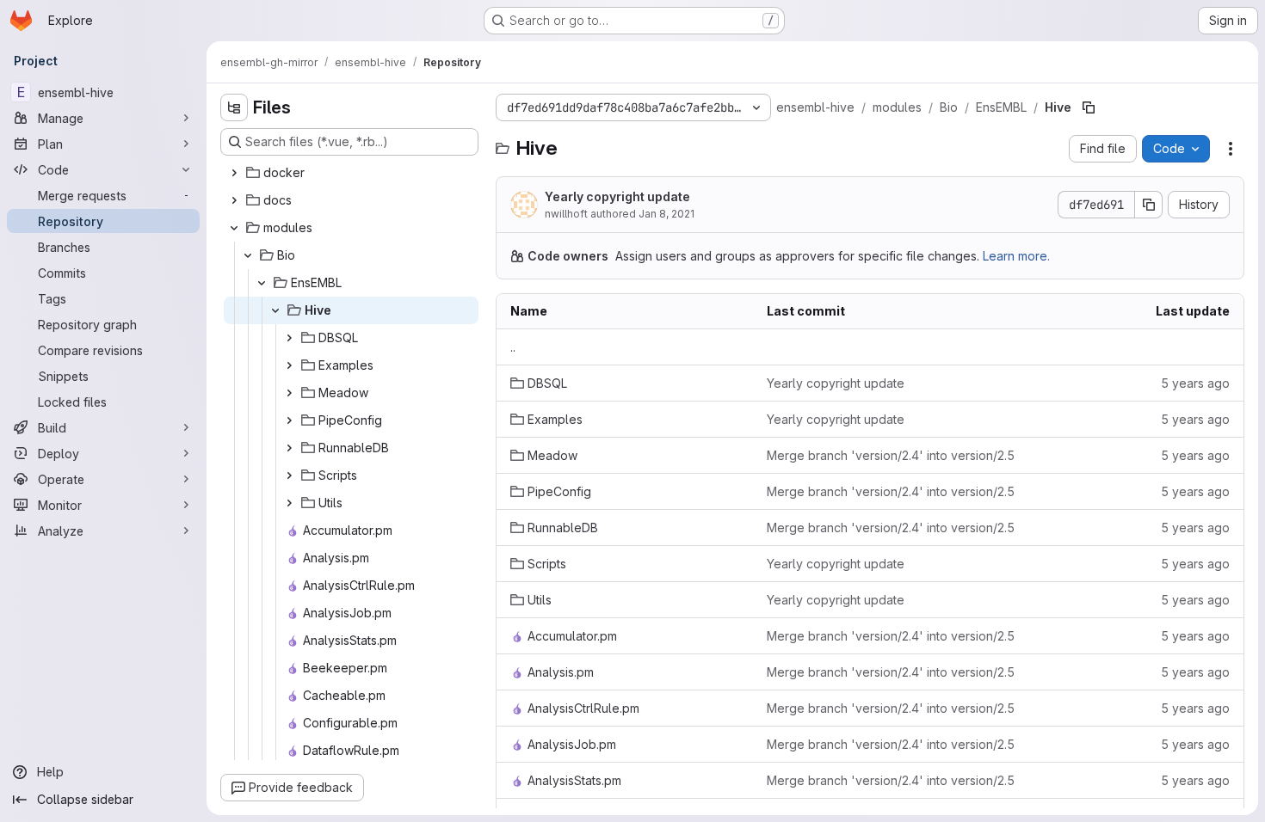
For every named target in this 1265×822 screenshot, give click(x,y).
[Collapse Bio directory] (248, 255)
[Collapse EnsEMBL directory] (261, 283)
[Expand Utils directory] (289, 503)
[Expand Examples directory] (289, 365)
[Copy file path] (1088, 107)
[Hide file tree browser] (234, 107)
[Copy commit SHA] (1149, 204)
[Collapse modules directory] (234, 228)
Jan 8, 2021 (666, 213)
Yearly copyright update (617, 196)
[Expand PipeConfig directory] (289, 420)
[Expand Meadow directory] (289, 393)
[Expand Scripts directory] (289, 475)
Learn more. (1016, 255)
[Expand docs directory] (234, 200)
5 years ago (1195, 383)
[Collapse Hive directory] (275, 310)
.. (512, 347)
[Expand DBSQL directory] (289, 338)
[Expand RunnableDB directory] (289, 448)
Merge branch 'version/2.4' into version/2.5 (891, 455)
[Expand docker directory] (234, 173)
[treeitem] (351, 173)
